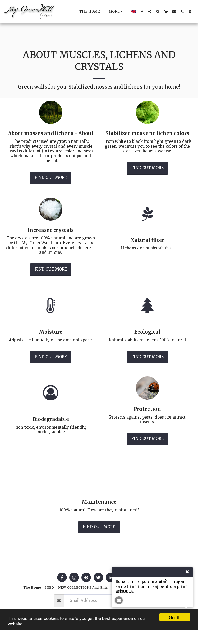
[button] (142, 11)
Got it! (175, 617)
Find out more (51, 177)
